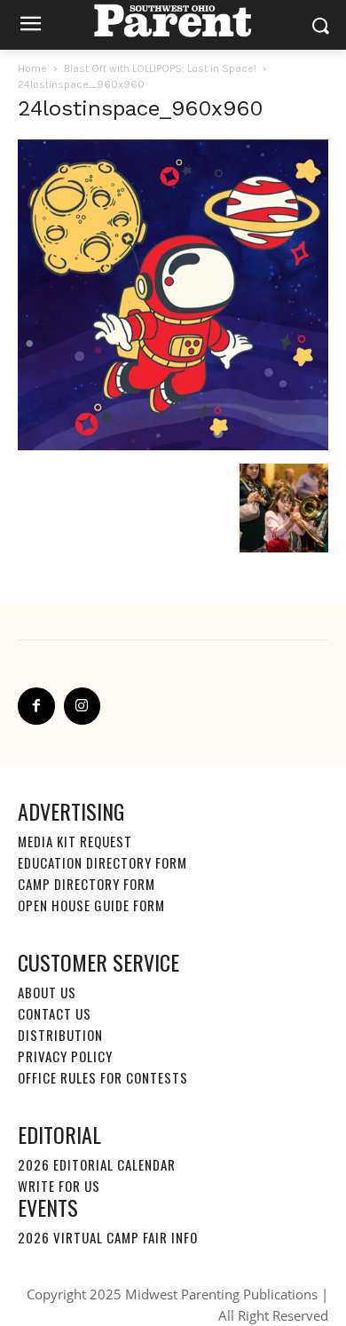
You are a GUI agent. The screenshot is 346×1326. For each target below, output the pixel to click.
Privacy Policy (65, 1056)
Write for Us (59, 1185)
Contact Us (54, 1013)
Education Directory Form (102, 862)
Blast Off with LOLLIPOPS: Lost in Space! (160, 68)
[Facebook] (36, 706)
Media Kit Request (75, 841)
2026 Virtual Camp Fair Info (108, 1237)
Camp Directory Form (86, 883)
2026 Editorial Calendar (97, 1164)
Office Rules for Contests (103, 1077)
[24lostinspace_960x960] (173, 446)
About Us (47, 992)
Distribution (60, 1034)
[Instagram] (82, 706)
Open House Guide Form (91, 905)
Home (32, 68)
